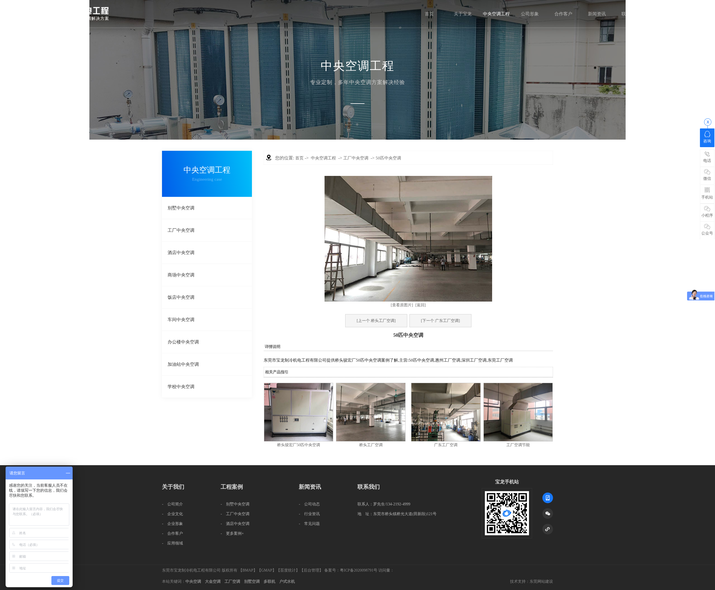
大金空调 (213, 581)
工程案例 (232, 487)
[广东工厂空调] (445, 440)
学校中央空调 (181, 386)
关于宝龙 (463, 13)
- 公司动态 (309, 504)
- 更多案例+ (232, 533)
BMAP (247, 570)
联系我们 (630, 13)
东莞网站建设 (541, 581)
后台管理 (311, 570)
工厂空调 (232, 581)
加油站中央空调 (183, 364)
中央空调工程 (496, 13)
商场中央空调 (181, 275)
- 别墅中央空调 (235, 504)
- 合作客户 (172, 533)
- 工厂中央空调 (235, 514)
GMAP (266, 570)
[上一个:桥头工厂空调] (376, 321)
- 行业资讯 (309, 514)
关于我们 (173, 487)
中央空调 (193, 581)
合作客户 (563, 13)
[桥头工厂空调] (370, 440)
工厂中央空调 (181, 230)
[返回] (420, 305)
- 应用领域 (172, 543)
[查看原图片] (402, 305)
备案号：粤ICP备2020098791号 (350, 570)
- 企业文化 (172, 514)
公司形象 (530, 13)
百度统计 (288, 570)
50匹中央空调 (388, 158)
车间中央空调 (181, 319)
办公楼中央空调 (183, 342)
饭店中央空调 (181, 297)
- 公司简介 (172, 504)
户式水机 (287, 581)
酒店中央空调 (181, 252)
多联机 (269, 581)
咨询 (707, 141)
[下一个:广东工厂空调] (440, 321)
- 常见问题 (309, 524)
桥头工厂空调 (371, 445)
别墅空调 (252, 581)
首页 (429, 13)
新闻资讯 (597, 13)
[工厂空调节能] (518, 440)
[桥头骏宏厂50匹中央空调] (298, 440)
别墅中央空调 (181, 208)
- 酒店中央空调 (235, 524)
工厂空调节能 (518, 445)
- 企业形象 (172, 524)
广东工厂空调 (445, 445)
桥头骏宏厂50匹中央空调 (298, 445)
